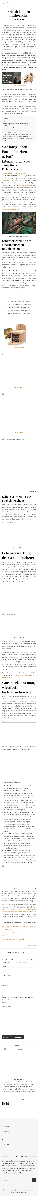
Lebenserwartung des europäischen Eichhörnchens (19, 127)
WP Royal (24, 1192)
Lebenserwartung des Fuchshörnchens (19, 134)
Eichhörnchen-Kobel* (19, 86)
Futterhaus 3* (19, 432)
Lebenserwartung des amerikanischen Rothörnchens (19, 131)
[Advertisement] (19, 598)
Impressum (32, 1190)
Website (5, 985)
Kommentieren (7, 1006)
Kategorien (5, 1131)
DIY (3, 1135)
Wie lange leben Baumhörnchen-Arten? (16, 124)
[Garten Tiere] (6, 3)
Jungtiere (6, 180)
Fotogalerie (6, 1140)
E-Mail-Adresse (7, 976)
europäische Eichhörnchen (15, 173)
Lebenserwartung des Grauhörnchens (16, 136)
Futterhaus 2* (19, 387)
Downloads (5, 1144)
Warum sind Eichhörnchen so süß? (13, 939)
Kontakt (4, 1149)
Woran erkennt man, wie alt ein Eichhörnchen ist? (18, 140)
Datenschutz (24, 1190)
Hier (34, 713)
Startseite (5, 1126)
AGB (17, 1190)
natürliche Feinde (25, 185)
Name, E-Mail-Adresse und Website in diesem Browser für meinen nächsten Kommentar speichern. (17, 999)
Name (4, 966)
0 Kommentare (31, 945)
